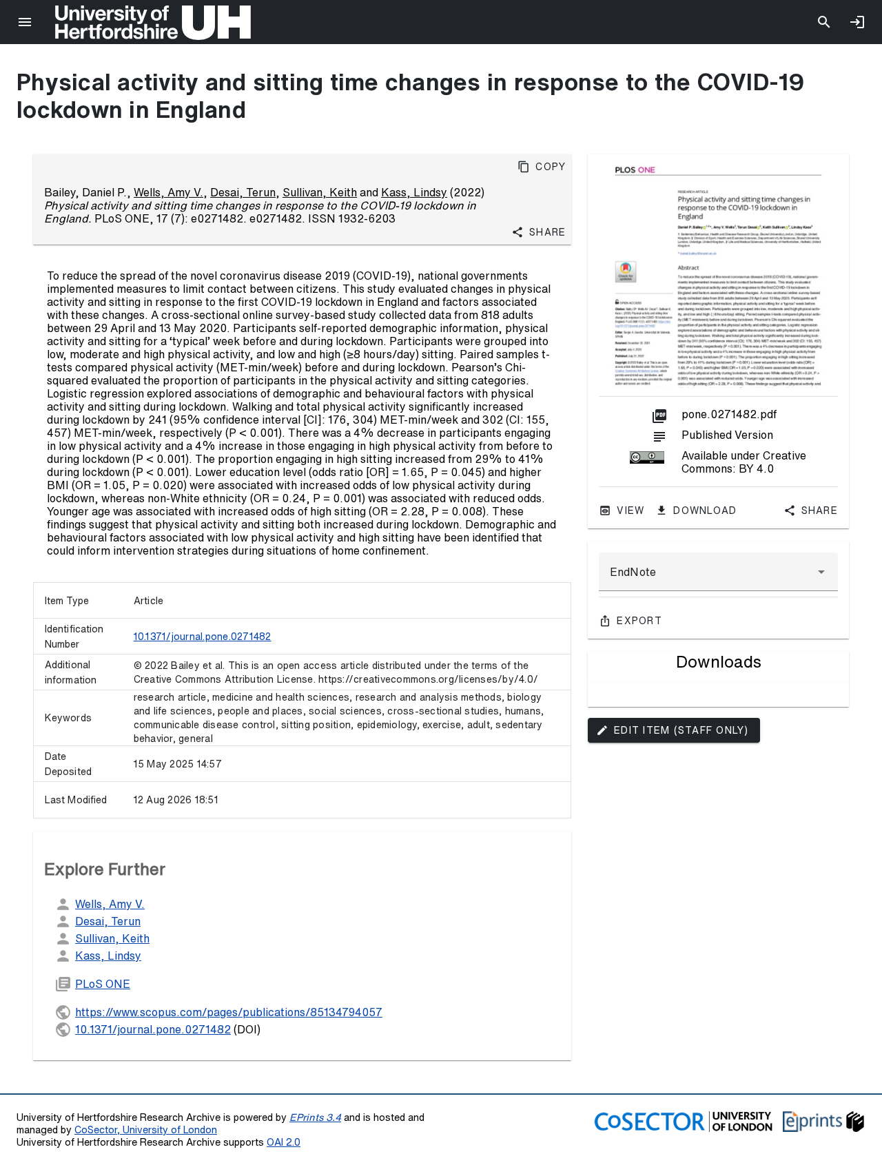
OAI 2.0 (283, 1142)
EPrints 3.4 (315, 1117)
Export (639, 621)
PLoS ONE (102, 983)
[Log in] (857, 22)
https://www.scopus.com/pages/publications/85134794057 (228, 1012)
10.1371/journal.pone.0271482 (202, 636)
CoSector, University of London (145, 1129)
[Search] (824, 22)
